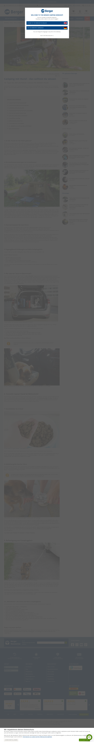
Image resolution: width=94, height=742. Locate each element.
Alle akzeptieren (84, 740)
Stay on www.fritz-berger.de (35, 27)
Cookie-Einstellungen (11, 740)
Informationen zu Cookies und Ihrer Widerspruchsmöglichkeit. (37, 736)
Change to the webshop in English (37, 23)
